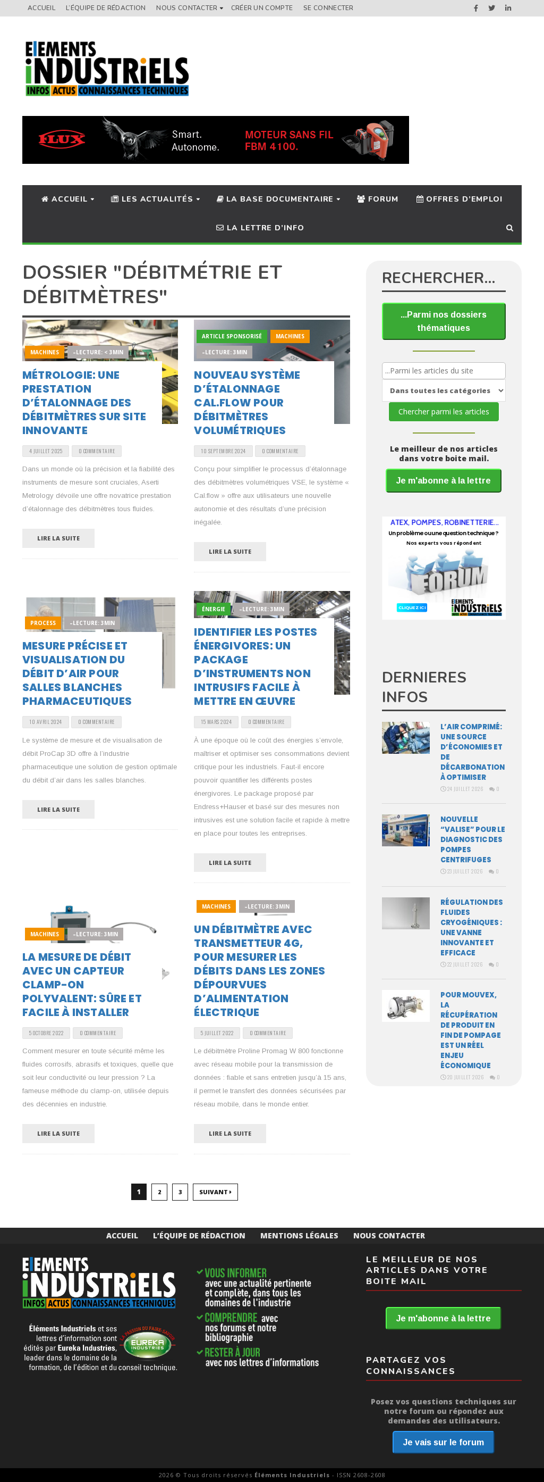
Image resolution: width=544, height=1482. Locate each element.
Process (43, 623)
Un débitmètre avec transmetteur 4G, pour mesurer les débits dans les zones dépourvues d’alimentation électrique (259, 971)
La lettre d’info (264, 228)
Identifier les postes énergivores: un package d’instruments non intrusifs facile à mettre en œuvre (255, 667)
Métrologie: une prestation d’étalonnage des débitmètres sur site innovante (84, 403)
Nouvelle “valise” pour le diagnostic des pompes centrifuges (472, 839)
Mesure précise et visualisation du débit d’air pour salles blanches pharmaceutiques (77, 673)
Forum (382, 199)
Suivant (214, 1192)
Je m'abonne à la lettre (443, 480)
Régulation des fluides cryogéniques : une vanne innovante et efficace (471, 927)
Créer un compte (262, 8)
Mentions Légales (299, 1235)
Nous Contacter (186, 8)
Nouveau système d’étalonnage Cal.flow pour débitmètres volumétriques (247, 403)
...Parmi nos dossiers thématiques (444, 321)
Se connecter (328, 8)
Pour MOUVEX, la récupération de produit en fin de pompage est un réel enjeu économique (470, 1030)
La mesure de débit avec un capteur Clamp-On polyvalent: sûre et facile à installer (82, 985)
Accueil (41, 8)
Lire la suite (58, 538)
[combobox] (444, 370)
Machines (44, 352)
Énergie (213, 609)
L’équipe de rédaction (106, 8)
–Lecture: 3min (224, 352)
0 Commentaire (97, 451)
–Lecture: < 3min (98, 352)
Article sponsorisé (232, 336)
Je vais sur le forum (443, 1442)
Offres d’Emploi (463, 199)
